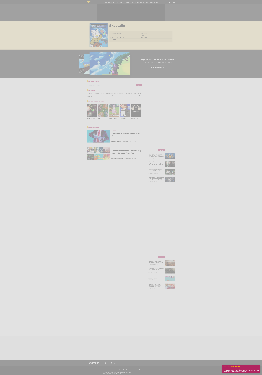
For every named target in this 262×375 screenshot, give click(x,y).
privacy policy (242, 370)
